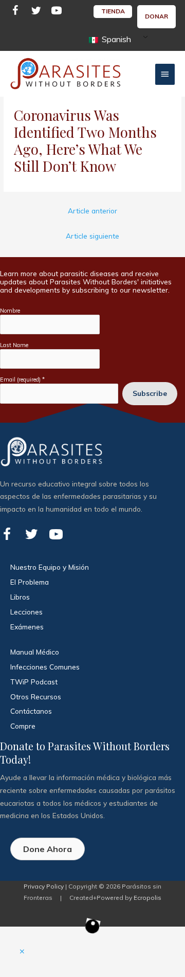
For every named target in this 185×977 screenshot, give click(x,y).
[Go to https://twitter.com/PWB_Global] (36, 12)
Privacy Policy (44, 886)
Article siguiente (92, 235)
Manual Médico (34, 651)
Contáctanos (31, 711)
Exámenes (27, 626)
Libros (20, 596)
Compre (22, 725)
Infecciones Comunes (45, 666)
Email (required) (22, 379)
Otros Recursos (35, 696)
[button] (22, 951)
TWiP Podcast (34, 681)
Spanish (115, 39)
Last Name (14, 345)
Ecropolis (147, 897)
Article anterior (92, 210)
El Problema (29, 581)
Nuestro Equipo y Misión (49, 567)
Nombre (10, 310)
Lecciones (26, 611)
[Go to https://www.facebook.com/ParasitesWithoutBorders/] (15, 12)
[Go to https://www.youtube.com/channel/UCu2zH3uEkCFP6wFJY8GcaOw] (56, 12)
